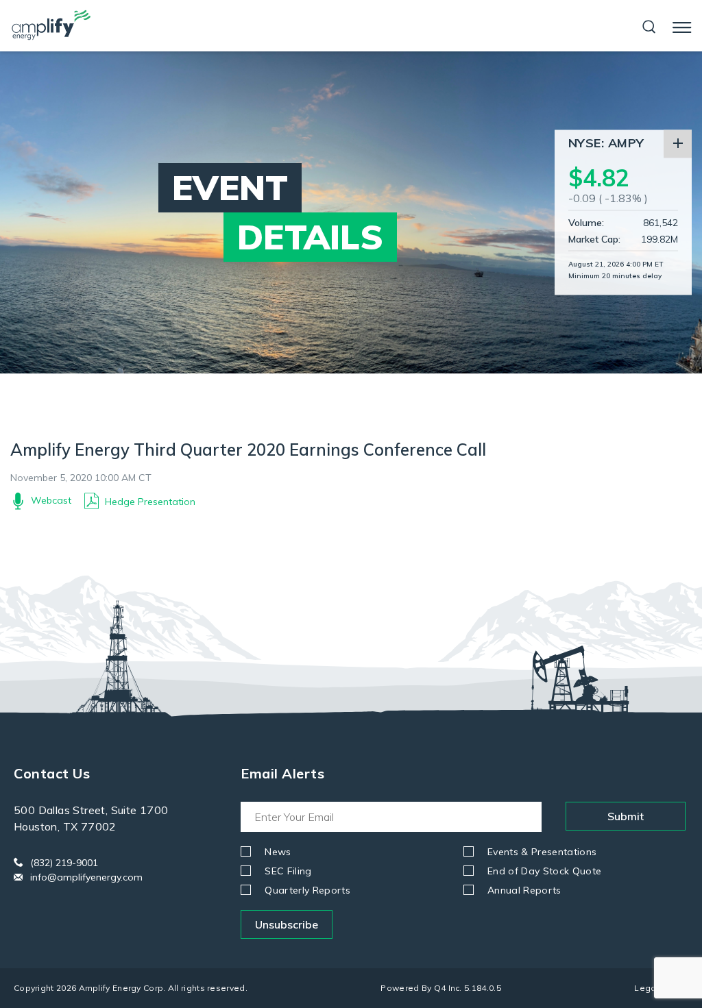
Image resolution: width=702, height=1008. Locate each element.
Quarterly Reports (307, 890)
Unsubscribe (286, 924)
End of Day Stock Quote (544, 871)
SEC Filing (288, 871)
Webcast (51, 500)
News (278, 852)
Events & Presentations (542, 852)
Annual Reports (524, 890)
